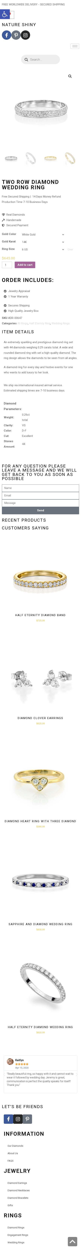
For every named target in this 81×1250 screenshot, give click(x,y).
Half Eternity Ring (39, 323)
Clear (70, 249)
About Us (13, 1153)
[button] (5, 14)
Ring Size (8, 249)
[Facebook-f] (6, 35)
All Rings (22, 323)
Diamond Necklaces (19, 1190)
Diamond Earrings (17, 1183)
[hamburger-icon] (75, 46)
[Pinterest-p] (16, 35)
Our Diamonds (15, 1145)
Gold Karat (9, 241)
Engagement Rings (18, 1235)
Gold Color (9, 234)
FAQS (11, 1160)
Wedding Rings (61, 323)
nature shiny (19, 24)
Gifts (10, 1205)
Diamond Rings (16, 1227)
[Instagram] (25, 35)
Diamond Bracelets (18, 1197)
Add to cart (25, 264)
